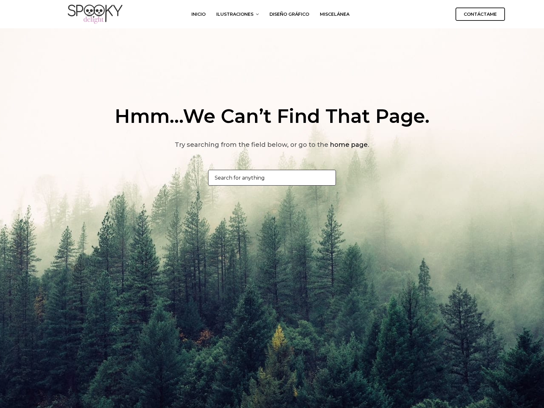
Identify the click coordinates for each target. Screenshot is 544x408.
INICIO (198, 14)
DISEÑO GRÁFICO (289, 14)
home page (349, 144)
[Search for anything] (328, 178)
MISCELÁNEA (334, 14)
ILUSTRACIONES (234, 14)
